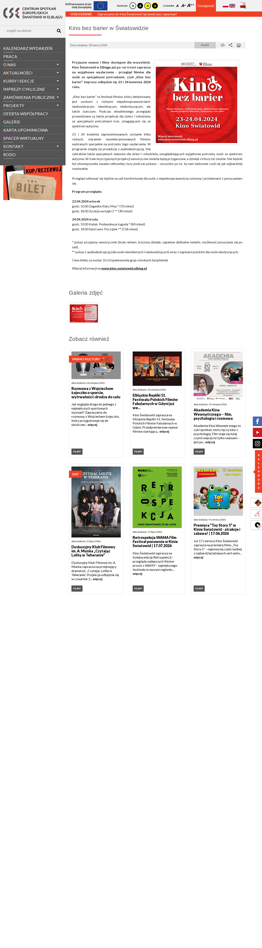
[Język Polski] (225, 6)
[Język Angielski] (232, 6)
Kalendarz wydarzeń (27, 48)
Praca (10, 56)
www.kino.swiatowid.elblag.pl (124, 268)
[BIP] (243, 4)
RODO (9, 154)
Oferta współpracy (25, 113)
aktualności (18, 72)
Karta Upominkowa (25, 130)
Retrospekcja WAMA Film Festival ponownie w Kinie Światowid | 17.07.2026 (155, 541)
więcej (92, 424)
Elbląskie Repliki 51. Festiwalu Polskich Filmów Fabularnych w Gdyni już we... (155, 401)
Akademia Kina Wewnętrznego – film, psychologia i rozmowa (213, 414)
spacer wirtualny (23, 138)
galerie (11, 121)
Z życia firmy (14, 162)
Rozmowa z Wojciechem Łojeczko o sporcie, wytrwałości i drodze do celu (95, 392)
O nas (9, 64)
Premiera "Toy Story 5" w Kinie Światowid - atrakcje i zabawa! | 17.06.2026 (217, 529)
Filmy (205, 45)
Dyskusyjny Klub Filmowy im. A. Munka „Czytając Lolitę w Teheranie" (93, 551)
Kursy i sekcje (18, 80)
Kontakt (13, 146)
